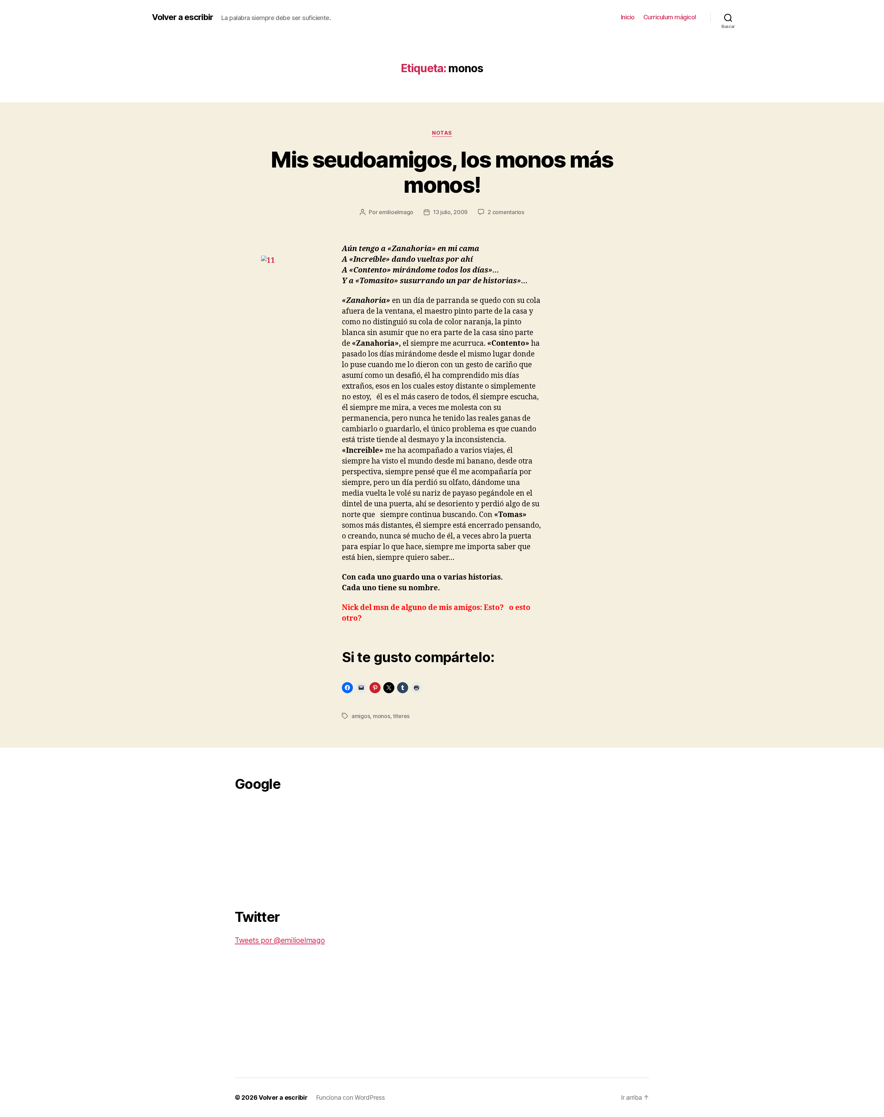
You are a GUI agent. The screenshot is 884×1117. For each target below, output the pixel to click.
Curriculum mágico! (669, 17)
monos (381, 716)
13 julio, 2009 (450, 212)
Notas (442, 133)
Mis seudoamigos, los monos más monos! (442, 172)
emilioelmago (396, 212)
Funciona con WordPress (350, 1097)
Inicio (628, 17)
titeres (401, 716)
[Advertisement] (286, 846)
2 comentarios (506, 212)
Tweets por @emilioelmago (280, 940)
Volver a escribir (182, 17)
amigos (361, 716)
